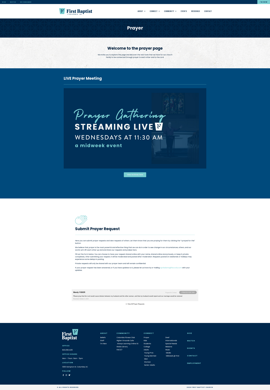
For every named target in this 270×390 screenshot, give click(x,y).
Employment (194, 363)
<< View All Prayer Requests (135, 304)
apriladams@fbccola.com (171, 267)
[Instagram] (66, 375)
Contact (208, 11)
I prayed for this (188, 292)
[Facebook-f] (63, 375)
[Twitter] (69, 375)
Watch (13, 2)
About (140, 11)
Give (4, 2)
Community (169, 11)
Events (184, 11)
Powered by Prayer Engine (79, 307)
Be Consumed (25, 2)
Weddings (195, 11)
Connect (154, 11)
